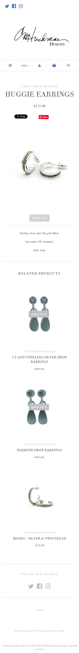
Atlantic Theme (21, 630)
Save (45, 117)
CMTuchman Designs (39, 351)
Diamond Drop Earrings (39, 450)
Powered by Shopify (55, 630)
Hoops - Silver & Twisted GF (39, 539)
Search (39, 610)
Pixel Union (38, 630)
